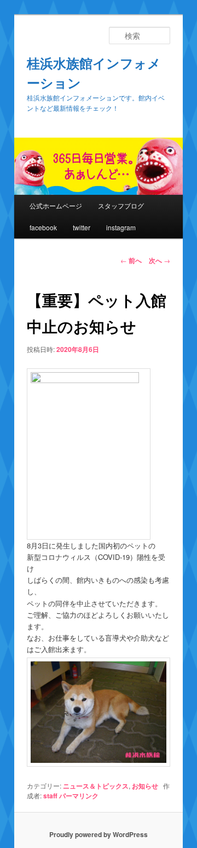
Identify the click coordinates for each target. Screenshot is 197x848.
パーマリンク (79, 796)
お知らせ (145, 786)
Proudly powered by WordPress (98, 834)
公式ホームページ (56, 205)
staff (50, 796)
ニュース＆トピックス (96, 786)
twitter (81, 227)
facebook (43, 227)
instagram (121, 227)
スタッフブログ (121, 205)
